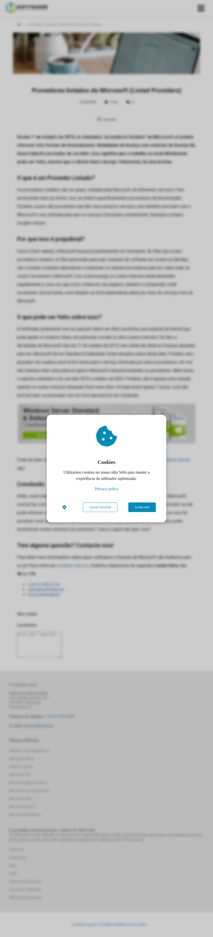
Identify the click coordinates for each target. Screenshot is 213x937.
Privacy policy (106, 489)
